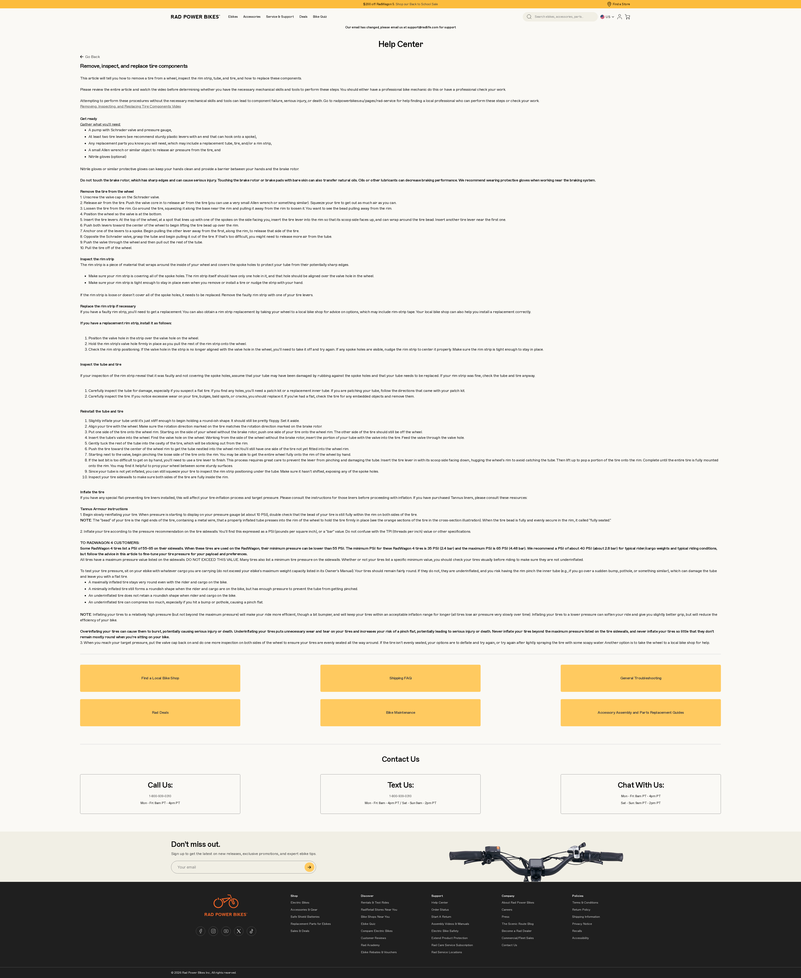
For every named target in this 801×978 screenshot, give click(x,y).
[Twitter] (238, 931)
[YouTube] (226, 931)
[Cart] (627, 16)
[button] (233, 16)
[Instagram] (213, 931)
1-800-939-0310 (160, 796)
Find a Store (621, 4)
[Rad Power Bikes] (195, 17)
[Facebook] (200, 931)
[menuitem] (232, 17)
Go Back (92, 56)
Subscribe (309, 867)
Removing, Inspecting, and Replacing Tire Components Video (130, 106)
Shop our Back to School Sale (416, 4)
